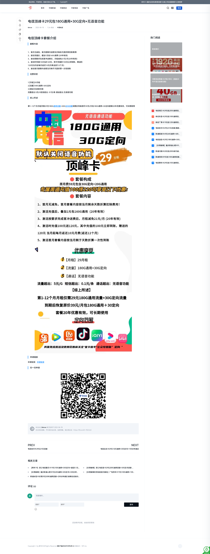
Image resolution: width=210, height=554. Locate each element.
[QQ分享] (20, 25)
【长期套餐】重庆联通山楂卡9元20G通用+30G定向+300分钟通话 (168, 145)
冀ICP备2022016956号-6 (65, 546)
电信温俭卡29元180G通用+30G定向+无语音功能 (167, 140)
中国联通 (52, 8)
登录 (179, 8)
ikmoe (30, 27)
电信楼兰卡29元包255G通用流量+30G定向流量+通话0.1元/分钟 (168, 111)
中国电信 (74, 8)
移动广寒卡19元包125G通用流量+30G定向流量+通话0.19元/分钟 (168, 122)
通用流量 (57, 106)
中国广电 (85, 8)
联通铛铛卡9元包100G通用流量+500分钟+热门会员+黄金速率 (167, 157)
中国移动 (63, 8)
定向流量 (69, 106)
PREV (31, 445)
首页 (42, 8)
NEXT (135, 445)
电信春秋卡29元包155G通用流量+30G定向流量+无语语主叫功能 (168, 163)
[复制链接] (20, 34)
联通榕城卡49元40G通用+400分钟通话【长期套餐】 (168, 134)
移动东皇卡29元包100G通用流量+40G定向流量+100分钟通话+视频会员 (168, 117)
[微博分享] (20, 30)
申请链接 (40, 362)
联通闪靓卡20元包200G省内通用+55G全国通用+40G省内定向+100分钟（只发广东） (168, 151)
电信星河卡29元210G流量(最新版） (167, 128)
